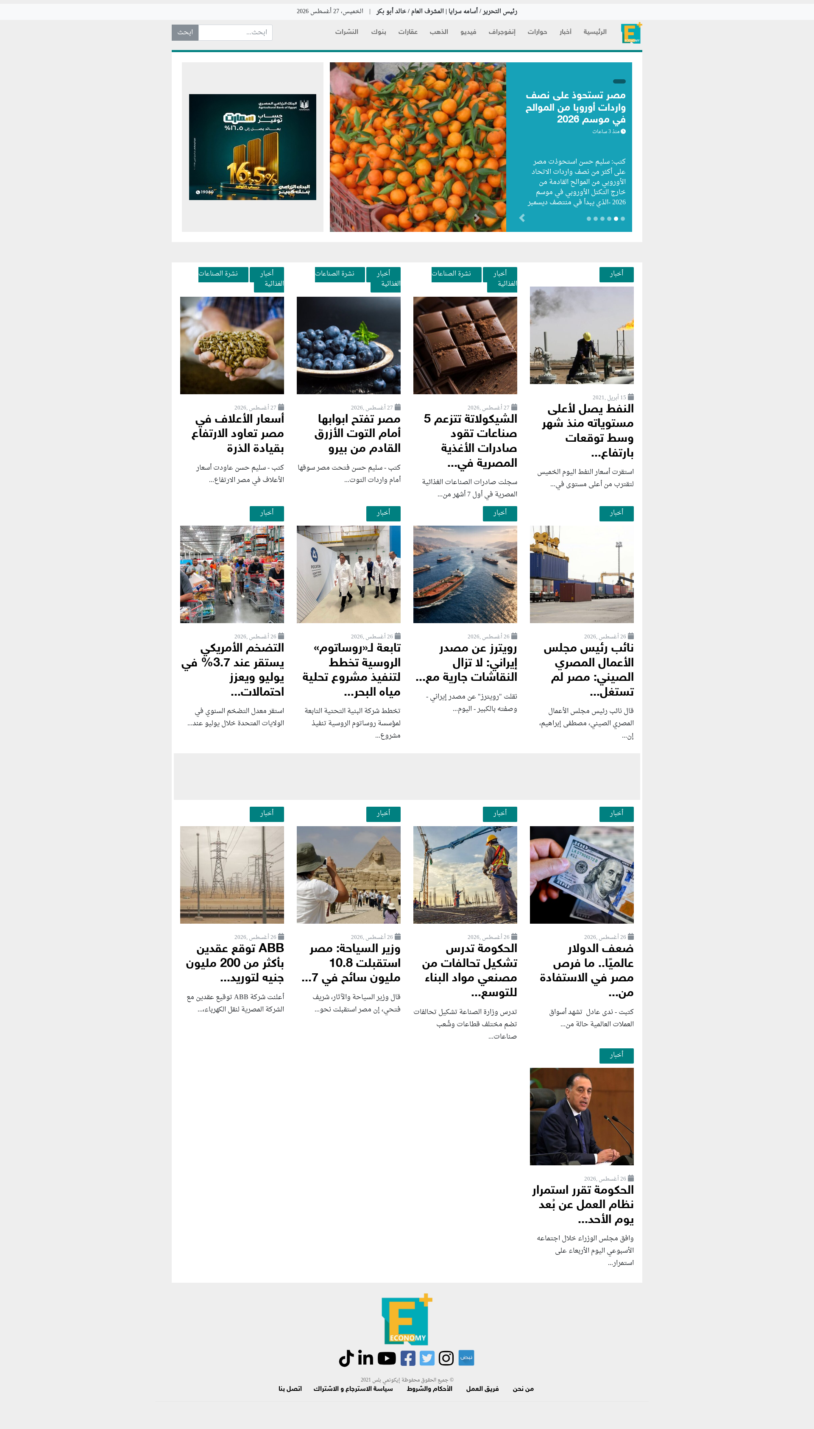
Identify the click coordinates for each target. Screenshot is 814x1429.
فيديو (468, 32)
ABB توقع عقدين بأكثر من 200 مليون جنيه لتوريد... (235, 964)
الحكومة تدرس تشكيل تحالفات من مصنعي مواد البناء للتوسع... (469, 971)
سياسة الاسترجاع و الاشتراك (353, 1389)
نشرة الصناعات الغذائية (474, 278)
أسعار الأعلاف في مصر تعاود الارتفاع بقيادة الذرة (238, 434)
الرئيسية (595, 32)
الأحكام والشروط (429, 1389)
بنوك (378, 32)
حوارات (537, 32)
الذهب (439, 32)
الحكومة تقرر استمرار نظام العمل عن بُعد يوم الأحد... (583, 1206)
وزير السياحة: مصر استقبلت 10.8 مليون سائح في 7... (351, 964)
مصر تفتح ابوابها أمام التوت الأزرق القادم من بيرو (358, 434)
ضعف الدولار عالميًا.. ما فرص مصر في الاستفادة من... (587, 971)
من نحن (523, 1389)
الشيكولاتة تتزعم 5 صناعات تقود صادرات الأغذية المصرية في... (470, 441)
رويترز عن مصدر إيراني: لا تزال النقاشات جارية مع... (466, 663)
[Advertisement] (407, 777)
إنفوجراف (502, 32)
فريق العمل (482, 1389)
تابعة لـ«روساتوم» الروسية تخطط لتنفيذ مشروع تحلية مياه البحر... (352, 670)
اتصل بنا (290, 1389)
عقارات (408, 32)
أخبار (565, 32)
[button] (477, 220)
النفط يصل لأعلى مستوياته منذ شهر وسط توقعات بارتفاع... (588, 431)
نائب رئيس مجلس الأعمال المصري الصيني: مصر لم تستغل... (589, 670)
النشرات (346, 32)
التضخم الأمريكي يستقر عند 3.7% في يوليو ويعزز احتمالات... (232, 670)
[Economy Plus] (631, 33)
